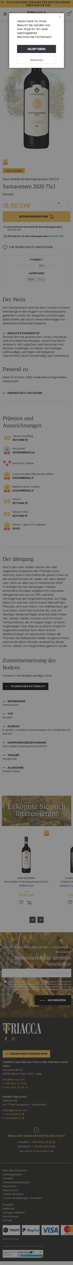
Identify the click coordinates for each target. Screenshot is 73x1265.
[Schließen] (60, 17)
